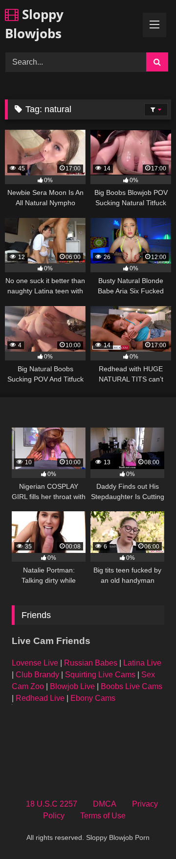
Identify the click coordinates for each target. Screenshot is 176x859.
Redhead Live (40, 698)
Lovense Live (35, 663)
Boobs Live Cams (131, 686)
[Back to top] (145, 829)
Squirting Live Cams (100, 674)
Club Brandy (37, 674)
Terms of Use (103, 815)
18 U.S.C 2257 (51, 804)
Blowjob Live (72, 686)
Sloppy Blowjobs (34, 23)
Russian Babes (90, 663)
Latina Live (142, 663)
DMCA (104, 804)
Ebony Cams (92, 698)
